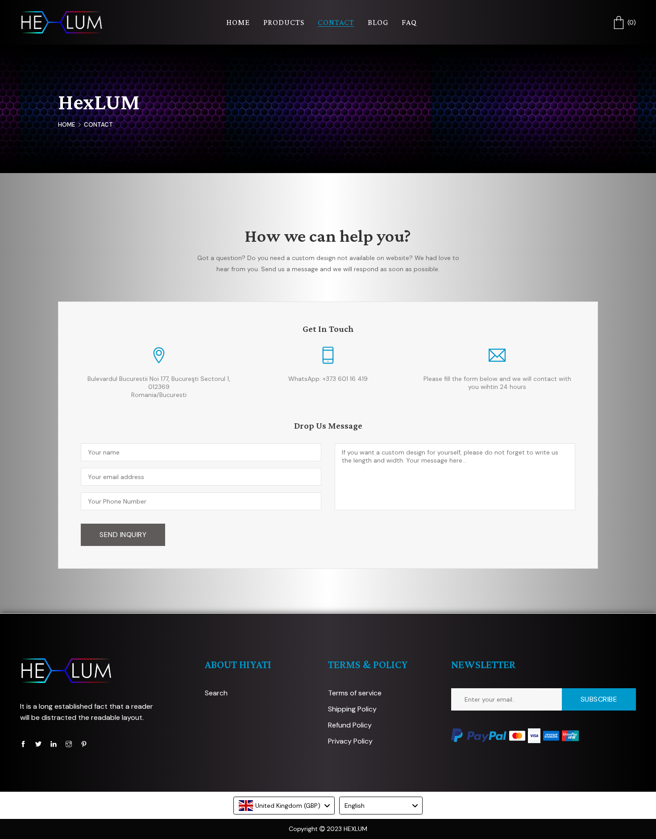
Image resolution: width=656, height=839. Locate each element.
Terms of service (355, 693)
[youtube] (53, 744)
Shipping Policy (352, 709)
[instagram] (69, 744)
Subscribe (599, 699)
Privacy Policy (350, 741)
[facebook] (23, 744)
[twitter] (38, 744)
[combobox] (284, 805)
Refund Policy (350, 725)
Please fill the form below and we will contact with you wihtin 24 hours (497, 383)
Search (216, 693)
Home (66, 124)
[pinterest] (84, 744)
